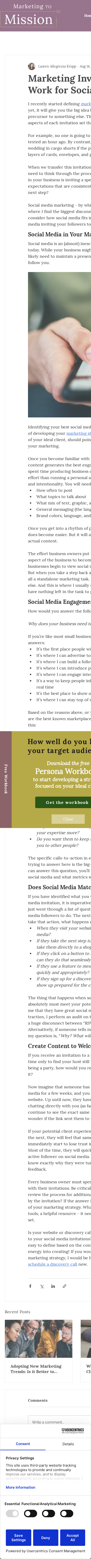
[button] (68, 819)
